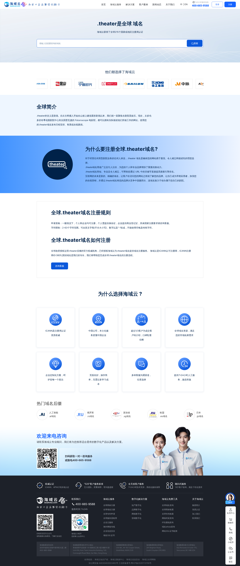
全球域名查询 (168, 505)
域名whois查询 (168, 526)
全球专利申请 (109, 514)
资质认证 (196, 509)
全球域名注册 (109, 509)
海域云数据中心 (117, 559)
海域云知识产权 (101, 559)
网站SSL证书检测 (169, 531)
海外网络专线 (109, 526)
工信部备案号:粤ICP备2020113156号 (135, 563)
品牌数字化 (136, 509)
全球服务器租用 (110, 518)
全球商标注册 (109, 505)
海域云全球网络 (149, 559)
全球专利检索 (168, 514)
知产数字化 (136, 505)
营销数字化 (136, 518)
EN (186, 4)
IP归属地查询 (167, 522)
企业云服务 (108, 522)
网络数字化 (136, 514)
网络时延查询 (168, 518)
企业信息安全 (109, 531)
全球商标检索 (168, 509)
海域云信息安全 (133, 559)
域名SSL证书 (109, 535)
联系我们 (196, 518)
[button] (230, 511)
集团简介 (196, 505)
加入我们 (196, 514)
